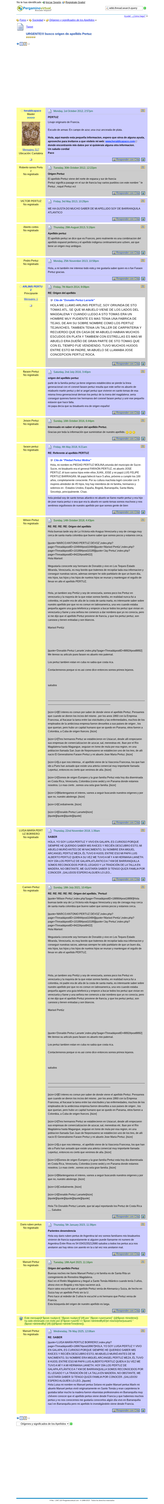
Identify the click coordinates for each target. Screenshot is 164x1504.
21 (142, 110)
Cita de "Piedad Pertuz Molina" (72, 460)
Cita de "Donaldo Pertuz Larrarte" (74, 300)
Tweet (29, 26)
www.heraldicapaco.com (120, 141)
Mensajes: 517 (31, 149)
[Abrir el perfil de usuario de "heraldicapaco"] (31, 133)
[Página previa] (17, 43)
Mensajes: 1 (31, 299)
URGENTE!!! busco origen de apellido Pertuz (59, 33)
